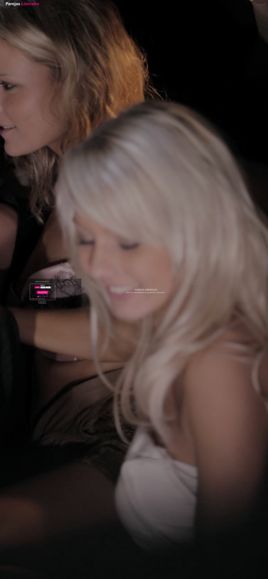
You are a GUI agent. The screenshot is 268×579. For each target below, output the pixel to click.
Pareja (48, 287)
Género (42, 285)
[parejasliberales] (22, 3)
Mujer (42, 287)
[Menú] (262, 3)
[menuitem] (262, 3)
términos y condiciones (49, 298)
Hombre (37, 287)
